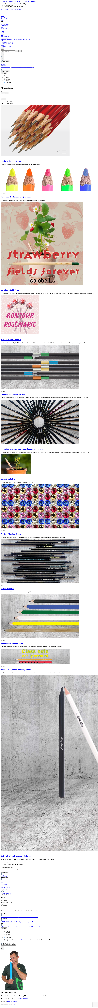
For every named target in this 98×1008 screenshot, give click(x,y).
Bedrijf (2, 922)
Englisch (8, 77)
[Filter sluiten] (1, 91)
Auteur (2, 99)
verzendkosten (20, 940)
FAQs (13, 1004)
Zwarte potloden (7, 589)
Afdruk (30, 926)
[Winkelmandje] (1, 69)
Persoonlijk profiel (10, 67)
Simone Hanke (9, 103)
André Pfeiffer (8, 101)
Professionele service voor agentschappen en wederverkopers (47, 922)
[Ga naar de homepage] (10, 14)
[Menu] (2, 48)
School (10, 922)
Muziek (14, 922)
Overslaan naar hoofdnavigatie (30, 1)
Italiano (7, 80)
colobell (7, 96)
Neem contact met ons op (9, 926)
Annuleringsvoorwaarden (22, 926)
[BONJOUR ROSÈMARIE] (20, 333)
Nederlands (8, 82)
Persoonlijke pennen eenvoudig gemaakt (16, 669)
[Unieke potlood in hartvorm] (35, 155)
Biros (24, 917)
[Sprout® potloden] (16, 473)
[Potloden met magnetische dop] (40, 388)
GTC (2, 926)
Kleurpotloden (19, 917)
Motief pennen (28, 922)
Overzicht (3, 67)
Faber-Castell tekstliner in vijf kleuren (16, 197)
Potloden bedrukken (11, 917)
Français (8, 79)
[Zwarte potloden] (40, 582)
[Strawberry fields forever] (42, 284)
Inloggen (3, 64)
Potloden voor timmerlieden (12, 643)
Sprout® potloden (8, 479)
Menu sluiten (6, 61)
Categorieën (4, 93)
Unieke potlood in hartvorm (12, 161)
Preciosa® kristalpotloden (11, 534)
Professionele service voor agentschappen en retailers (21, 449)
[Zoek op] (16, 51)
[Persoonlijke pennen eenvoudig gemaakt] (35, 663)
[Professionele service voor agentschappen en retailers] (40, 443)
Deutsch (8, 76)
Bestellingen (31, 67)
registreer (4, 65)
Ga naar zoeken (19, 1)
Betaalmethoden (24, 67)
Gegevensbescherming (37, 926)
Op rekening (4, 876)
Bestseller (3, 917)
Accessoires (35, 917)
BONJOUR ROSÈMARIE (11, 340)
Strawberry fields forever (11, 290)
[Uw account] (2, 58)
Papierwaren (29, 917)
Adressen (17, 67)
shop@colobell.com (12, 1001)
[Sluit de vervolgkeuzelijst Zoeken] (20, 51)
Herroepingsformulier (6, 893)
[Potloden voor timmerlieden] (40, 637)
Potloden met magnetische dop (13, 394)
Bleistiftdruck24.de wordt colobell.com (16, 856)
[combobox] (8, 51)
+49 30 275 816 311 (23, 998)
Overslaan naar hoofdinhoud (8, 1)
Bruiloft (6, 922)
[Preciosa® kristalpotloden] (40, 528)
